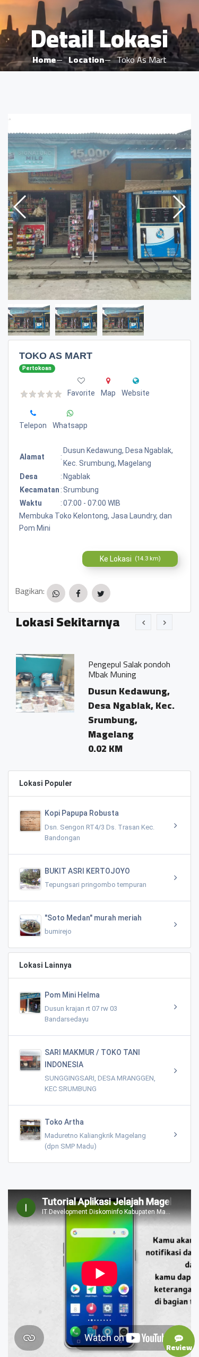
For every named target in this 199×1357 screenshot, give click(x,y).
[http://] (136, 380)
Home (44, 59)
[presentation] (143, 622)
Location (86, 59)
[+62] (33, 413)
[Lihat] (99, 207)
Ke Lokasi (130, 559)
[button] (178, 207)
